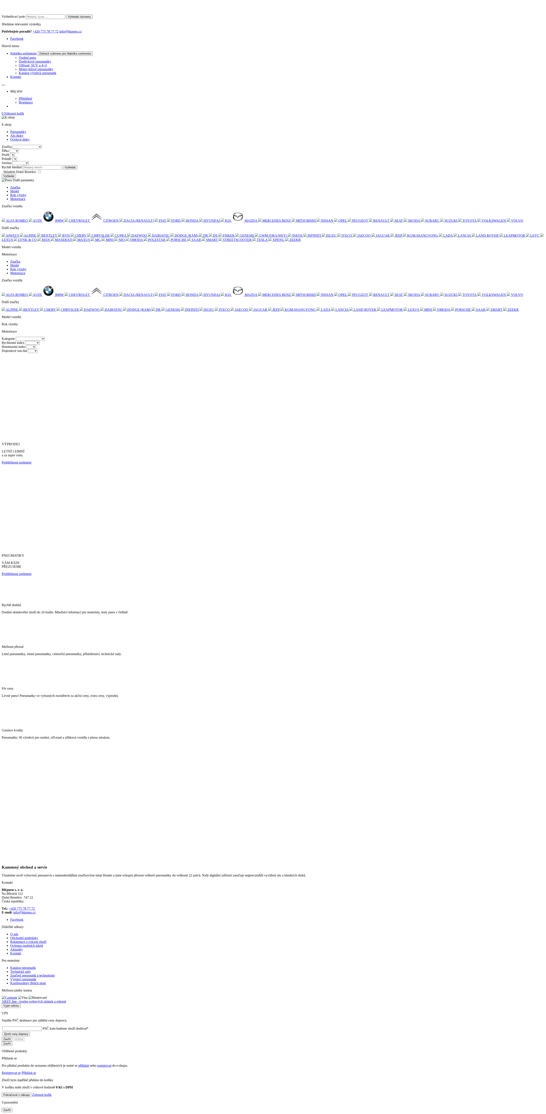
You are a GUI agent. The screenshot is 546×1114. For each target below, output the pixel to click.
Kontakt (15, 77)
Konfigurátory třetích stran (28, 983)
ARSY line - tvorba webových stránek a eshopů (34, 1001)
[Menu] (3, 85)
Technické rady (20, 971)
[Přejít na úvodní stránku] (24, 12)
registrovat (104, 1065)
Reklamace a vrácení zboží (28, 942)
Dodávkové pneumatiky (35, 61)
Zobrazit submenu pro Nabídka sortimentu (65, 53)
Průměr (7, 159)
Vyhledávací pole (13, 16)
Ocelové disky (20, 139)
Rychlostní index (13, 342)
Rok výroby (18, 195)
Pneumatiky (18, 132)
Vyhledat (70, 167)
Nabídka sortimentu (23, 53)
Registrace (26, 102)
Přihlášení (25, 98)
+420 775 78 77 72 (45, 31)
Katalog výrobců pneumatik (37, 73)
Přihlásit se (29, 1073)
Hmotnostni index (14, 347)
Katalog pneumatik (23, 968)
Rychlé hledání (12, 167)
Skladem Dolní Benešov (20, 172)
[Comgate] (9, 997)
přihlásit (83, 1065)
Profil (5, 155)
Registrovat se (11, 1073)
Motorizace (17, 199)
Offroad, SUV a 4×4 (33, 65)
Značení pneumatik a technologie (32, 975)
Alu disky (16, 135)
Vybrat (19, 1039)
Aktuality (16, 949)
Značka (7, 146)
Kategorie (8, 338)
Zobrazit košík (42, 1095)
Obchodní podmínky (24, 938)
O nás (14, 934)
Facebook (16, 38)
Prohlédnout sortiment (16, 462)
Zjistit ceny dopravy (16, 1034)
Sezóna (7, 163)
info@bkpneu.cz (70, 31)
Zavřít (7, 1039)
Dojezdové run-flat (14, 351)
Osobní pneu (27, 57)
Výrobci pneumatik (23, 979)
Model (14, 191)
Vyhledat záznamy (79, 16)
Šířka (5, 151)
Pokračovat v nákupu (16, 1095)
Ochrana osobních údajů (26, 945)
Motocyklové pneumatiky (36, 69)
